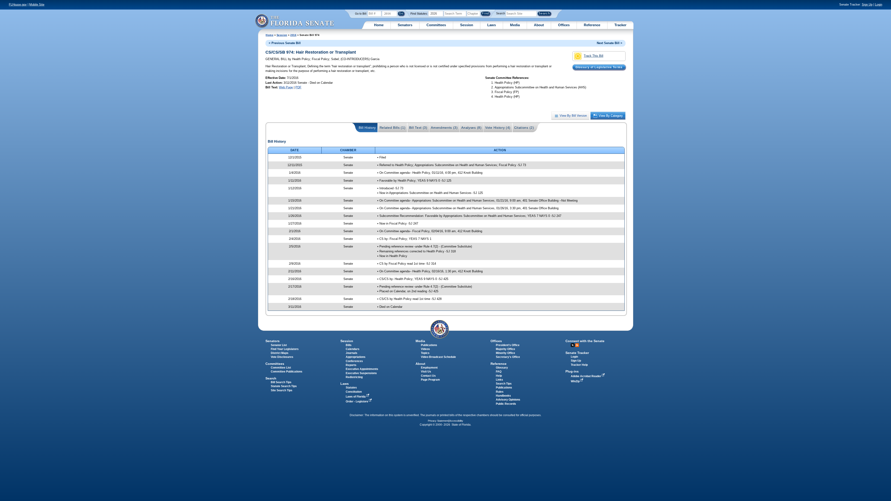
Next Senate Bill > (609, 43)
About (539, 25)
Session (466, 25)
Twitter (573, 345)
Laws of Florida (356, 396)
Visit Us (426, 371)
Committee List (281, 367)
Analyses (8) (471, 127)
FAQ (498, 371)
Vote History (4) (497, 127)
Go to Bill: (361, 13)
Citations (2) (524, 127)
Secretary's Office (508, 357)
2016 (293, 35)
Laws (491, 25)
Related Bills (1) (393, 127)
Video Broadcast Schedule (438, 357)
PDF (298, 87)
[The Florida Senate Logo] (294, 21)
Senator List (279, 345)
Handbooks (503, 395)
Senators (405, 25)
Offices (564, 25)
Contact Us (428, 375)
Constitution (354, 391)
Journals (351, 353)
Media (515, 25)
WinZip (575, 381)
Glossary (502, 367)
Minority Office (505, 353)
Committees (436, 25)
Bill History (367, 127)
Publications (429, 345)
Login (878, 4)
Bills (349, 345)
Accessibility (456, 420)
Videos (425, 349)
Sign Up (867, 4)
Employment (429, 367)
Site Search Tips (281, 390)
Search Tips (504, 383)
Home (379, 25)
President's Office (508, 345)
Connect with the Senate (584, 341)
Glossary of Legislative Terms (599, 67)
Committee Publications (286, 371)
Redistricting (354, 377)
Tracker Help (579, 364)
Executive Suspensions (361, 373)
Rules (500, 391)
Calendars (352, 349)
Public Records (506, 403)
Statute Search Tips (284, 386)
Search (500, 13)
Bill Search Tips (281, 382)
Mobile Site (36, 4)
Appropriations (355, 357)
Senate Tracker (577, 353)
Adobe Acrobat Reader (586, 376)
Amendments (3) (444, 127)
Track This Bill (593, 56)
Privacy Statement (438, 420)
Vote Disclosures (282, 357)
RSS (577, 345)
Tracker (620, 25)
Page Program (430, 379)
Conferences (354, 361)
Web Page (286, 87)
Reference (592, 25)
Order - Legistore (357, 401)
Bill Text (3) (418, 127)
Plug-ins (572, 371)
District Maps (279, 353)
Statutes (351, 387)
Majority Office (505, 349)
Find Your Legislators (285, 349)
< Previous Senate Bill (285, 43)
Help (499, 375)
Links (499, 379)
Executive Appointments (362, 369)
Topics (425, 353)
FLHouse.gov (18, 4)
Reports (351, 365)
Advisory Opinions (508, 399)
